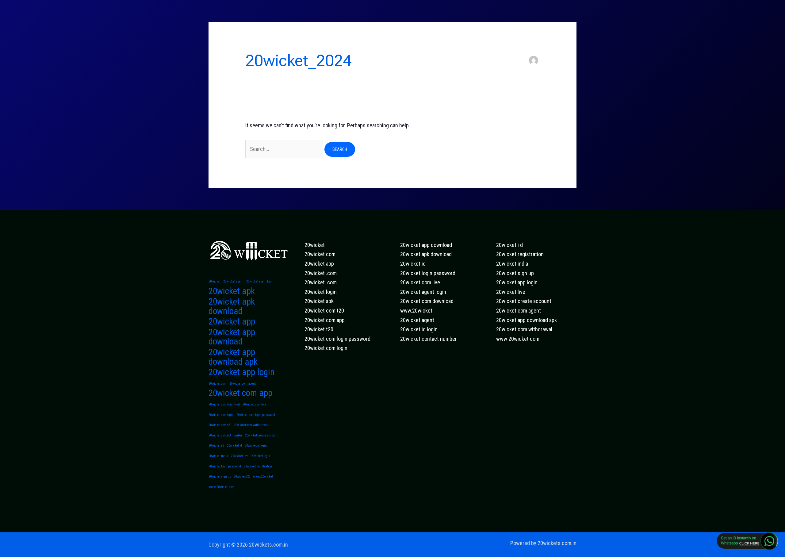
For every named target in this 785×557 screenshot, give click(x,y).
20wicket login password (225, 466)
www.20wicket (263, 476)
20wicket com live (254, 404)
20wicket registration (258, 466)
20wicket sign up (220, 476)
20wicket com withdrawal (251, 425)
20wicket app (232, 321)
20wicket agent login (260, 281)
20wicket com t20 (220, 425)
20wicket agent (233, 281)
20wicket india (218, 456)
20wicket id (234, 446)
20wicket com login (221, 415)
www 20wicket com (222, 487)
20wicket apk (232, 291)
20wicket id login (256, 446)
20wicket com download (224, 404)
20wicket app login (241, 372)
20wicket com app (240, 393)
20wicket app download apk (233, 357)
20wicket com (218, 384)
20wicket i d (216, 446)
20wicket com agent (242, 384)
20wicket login (260, 456)
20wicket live (239, 456)
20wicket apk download (232, 306)
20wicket (214, 281)
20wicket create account (261, 435)
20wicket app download (232, 337)
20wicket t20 (242, 476)
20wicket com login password (255, 415)
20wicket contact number (225, 435)
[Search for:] (284, 149)
